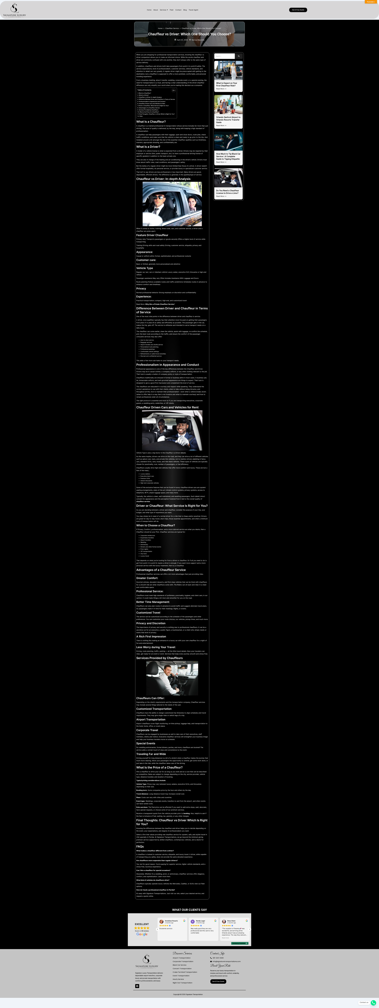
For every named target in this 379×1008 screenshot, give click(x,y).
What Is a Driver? (144, 95)
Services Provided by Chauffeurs (148, 110)
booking (186, 813)
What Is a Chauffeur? (145, 93)
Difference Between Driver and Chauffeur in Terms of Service (157, 99)
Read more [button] (162, 938)
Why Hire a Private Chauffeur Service (159, 304)
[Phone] (373, 1003)
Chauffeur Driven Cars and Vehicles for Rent (152, 103)
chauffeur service (143, 501)
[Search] (239, 56)
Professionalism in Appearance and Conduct (152, 101)
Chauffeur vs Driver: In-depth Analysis (150, 97)
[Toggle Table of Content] (172, 90)
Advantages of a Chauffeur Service (149, 108)
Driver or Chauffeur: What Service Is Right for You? (154, 105)
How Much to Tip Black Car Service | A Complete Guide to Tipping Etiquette (228, 156)
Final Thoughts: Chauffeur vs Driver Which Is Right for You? (157, 114)
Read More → (221, 89)
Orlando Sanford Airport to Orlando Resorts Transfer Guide (228, 120)
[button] (249, 929)
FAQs (141, 116)
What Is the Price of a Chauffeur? (149, 112)
